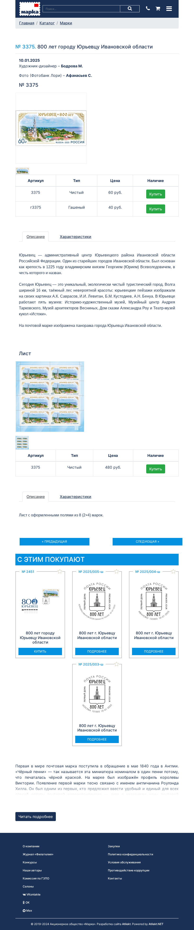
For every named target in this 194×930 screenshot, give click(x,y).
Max (29, 910)
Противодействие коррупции (128, 870)
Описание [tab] (35, 236)
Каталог (47, 23)
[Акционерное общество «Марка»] (29, 8)
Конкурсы (30, 862)
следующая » (147, 541)
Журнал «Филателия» (38, 854)
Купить (155, 194)
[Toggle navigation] (169, 8)
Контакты (115, 878)
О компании (31, 846)
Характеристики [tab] (75, 236)
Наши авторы (32, 870)
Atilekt (126, 924)
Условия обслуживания (124, 862)
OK (27, 902)
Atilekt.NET (156, 924)
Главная (26, 23)
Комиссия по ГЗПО (36, 878)
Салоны (28, 886)
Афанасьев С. (79, 75)
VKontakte (33, 894)
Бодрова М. (72, 66)
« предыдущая (54, 541)
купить (40, 651)
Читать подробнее (35, 816)
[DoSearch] (130, 8)
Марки (66, 23)
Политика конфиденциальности (130, 854)
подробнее (97, 651)
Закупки (114, 846)
